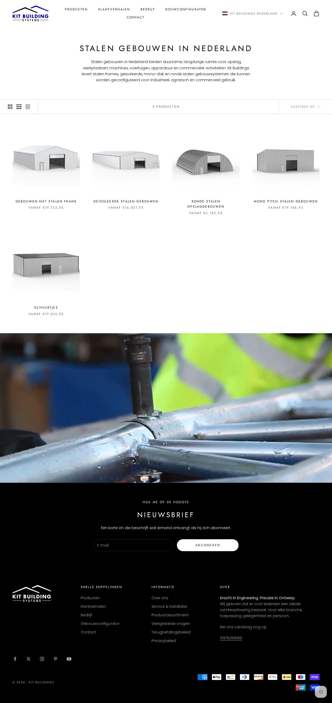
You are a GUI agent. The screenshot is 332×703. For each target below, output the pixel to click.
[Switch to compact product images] (27, 107)
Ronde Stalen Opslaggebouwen (205, 204)
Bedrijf (148, 9)
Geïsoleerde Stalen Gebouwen (125, 201)
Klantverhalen (114, 9)
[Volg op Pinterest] (55, 658)
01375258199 (231, 638)
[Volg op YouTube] (69, 658)
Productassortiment (170, 615)
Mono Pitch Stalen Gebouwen (286, 201)
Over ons (159, 597)
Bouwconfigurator (185, 9)
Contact (135, 17)
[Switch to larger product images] (10, 107)
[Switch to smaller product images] (19, 107)
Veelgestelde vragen (170, 623)
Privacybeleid (163, 640)
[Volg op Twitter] (28, 658)
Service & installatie (169, 606)
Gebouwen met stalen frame (46, 201)
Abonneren (207, 545)
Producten (76, 9)
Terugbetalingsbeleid (171, 632)
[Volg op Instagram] (42, 658)
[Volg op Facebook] (15, 658)
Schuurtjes (46, 307)
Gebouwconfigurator (100, 623)
